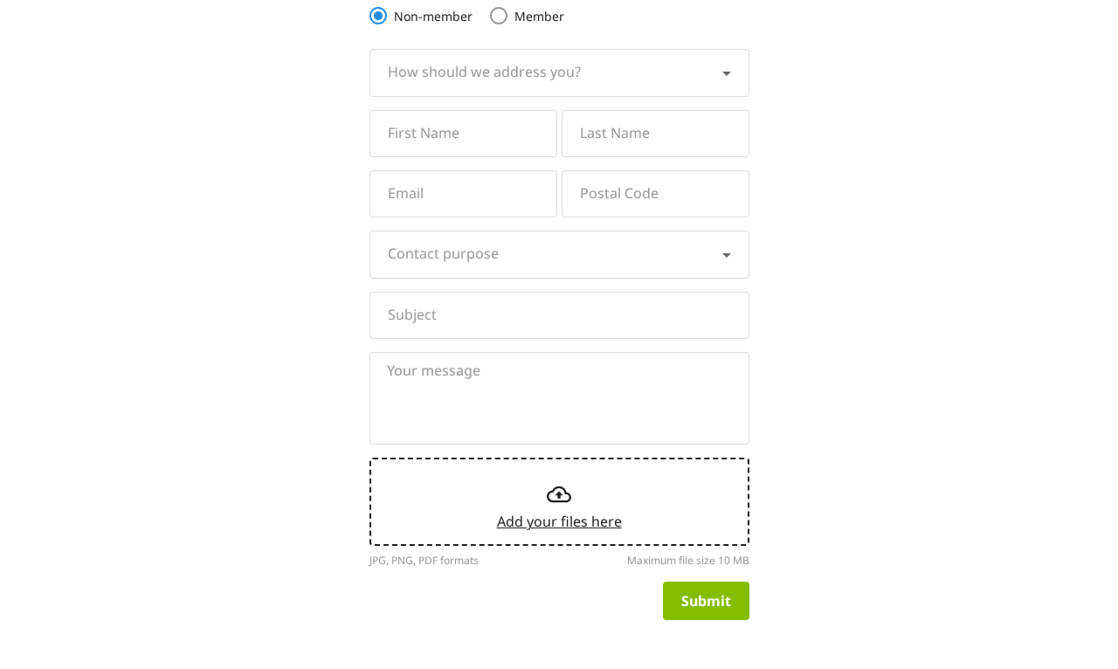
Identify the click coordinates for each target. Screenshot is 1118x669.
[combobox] (559, 73)
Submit (706, 600)
